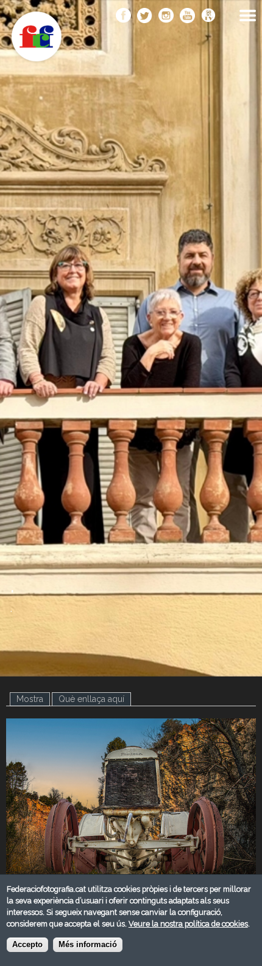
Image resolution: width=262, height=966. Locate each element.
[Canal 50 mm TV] (208, 16)
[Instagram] (166, 16)
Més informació (87, 944)
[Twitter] (144, 16)
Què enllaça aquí (91, 699)
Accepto (27, 944)
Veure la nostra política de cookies (188, 923)
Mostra (33, 699)
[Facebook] (123, 16)
